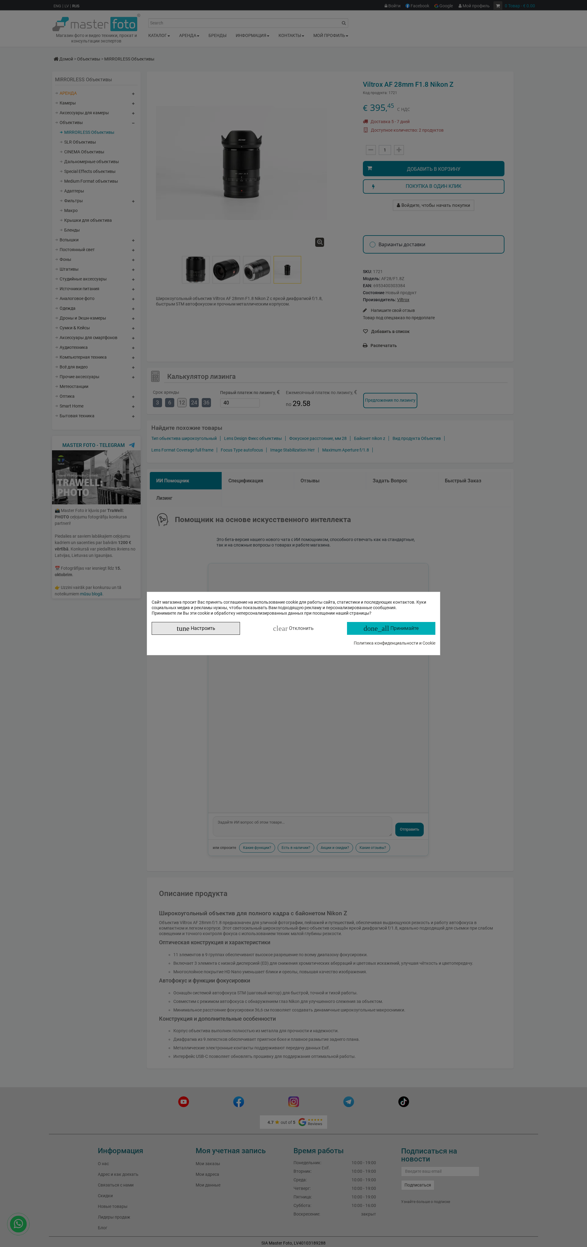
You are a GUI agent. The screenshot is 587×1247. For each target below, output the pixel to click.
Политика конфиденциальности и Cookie (394, 643)
